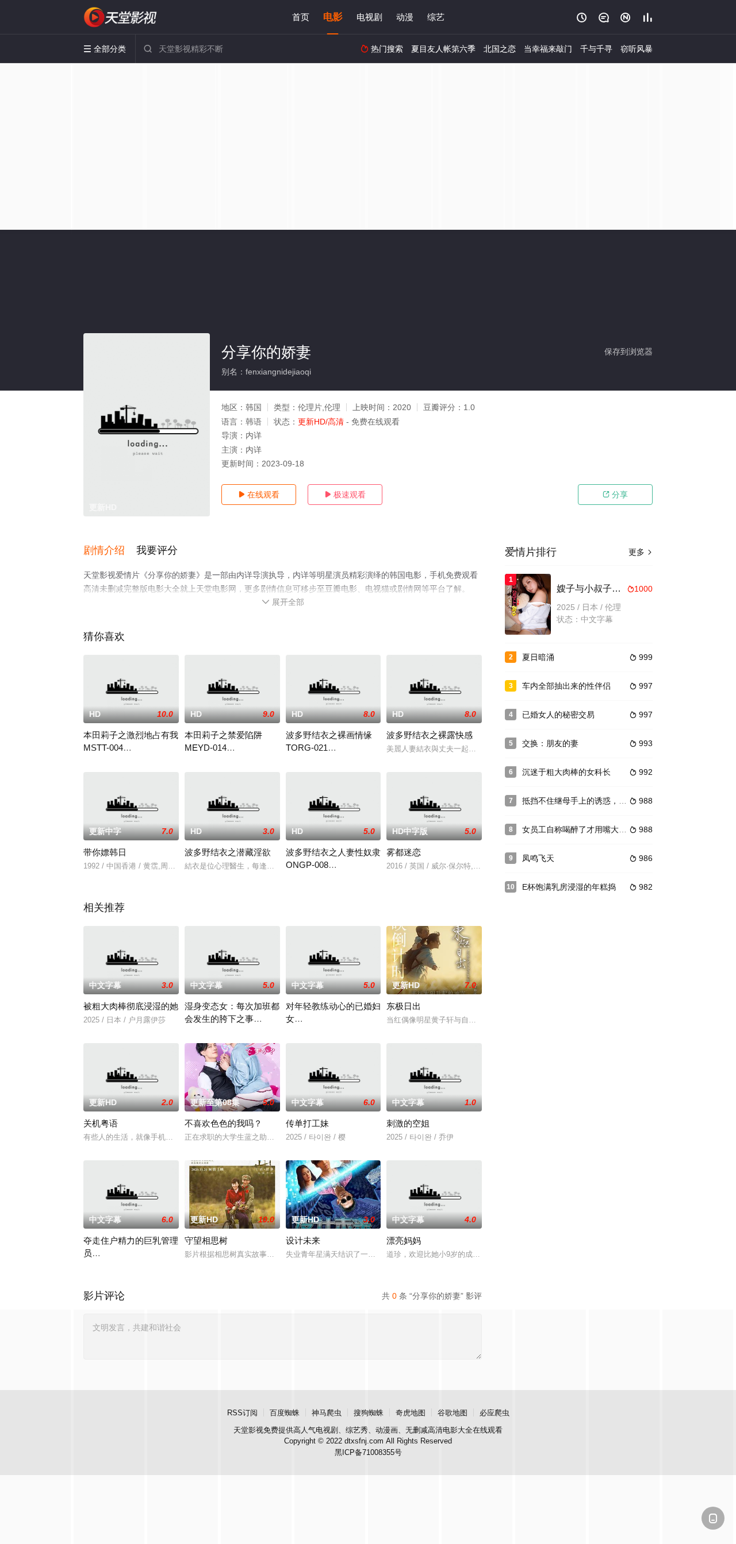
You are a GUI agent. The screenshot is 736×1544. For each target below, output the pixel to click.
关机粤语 (100, 1123)
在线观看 (258, 494)
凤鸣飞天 (538, 858)
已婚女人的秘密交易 (558, 714)
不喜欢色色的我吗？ (223, 1123)
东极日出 (403, 1006)
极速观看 (345, 494)
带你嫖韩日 (104, 852)
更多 (640, 552)
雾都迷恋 (403, 852)
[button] (109, 551)
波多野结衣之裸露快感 (429, 735)
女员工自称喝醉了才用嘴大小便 (578, 829)
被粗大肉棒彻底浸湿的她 (130, 1006)
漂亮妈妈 (403, 1240)
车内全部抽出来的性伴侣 (566, 685)
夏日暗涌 (538, 657)
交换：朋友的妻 (550, 743)
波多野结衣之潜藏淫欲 (228, 852)
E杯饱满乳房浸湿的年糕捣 (569, 886)
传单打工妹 (307, 1123)
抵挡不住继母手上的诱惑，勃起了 (582, 800)
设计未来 (303, 1240)
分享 (615, 494)
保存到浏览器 (628, 351)
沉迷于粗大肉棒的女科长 (566, 772)
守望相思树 (206, 1240)
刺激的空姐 (408, 1123)
